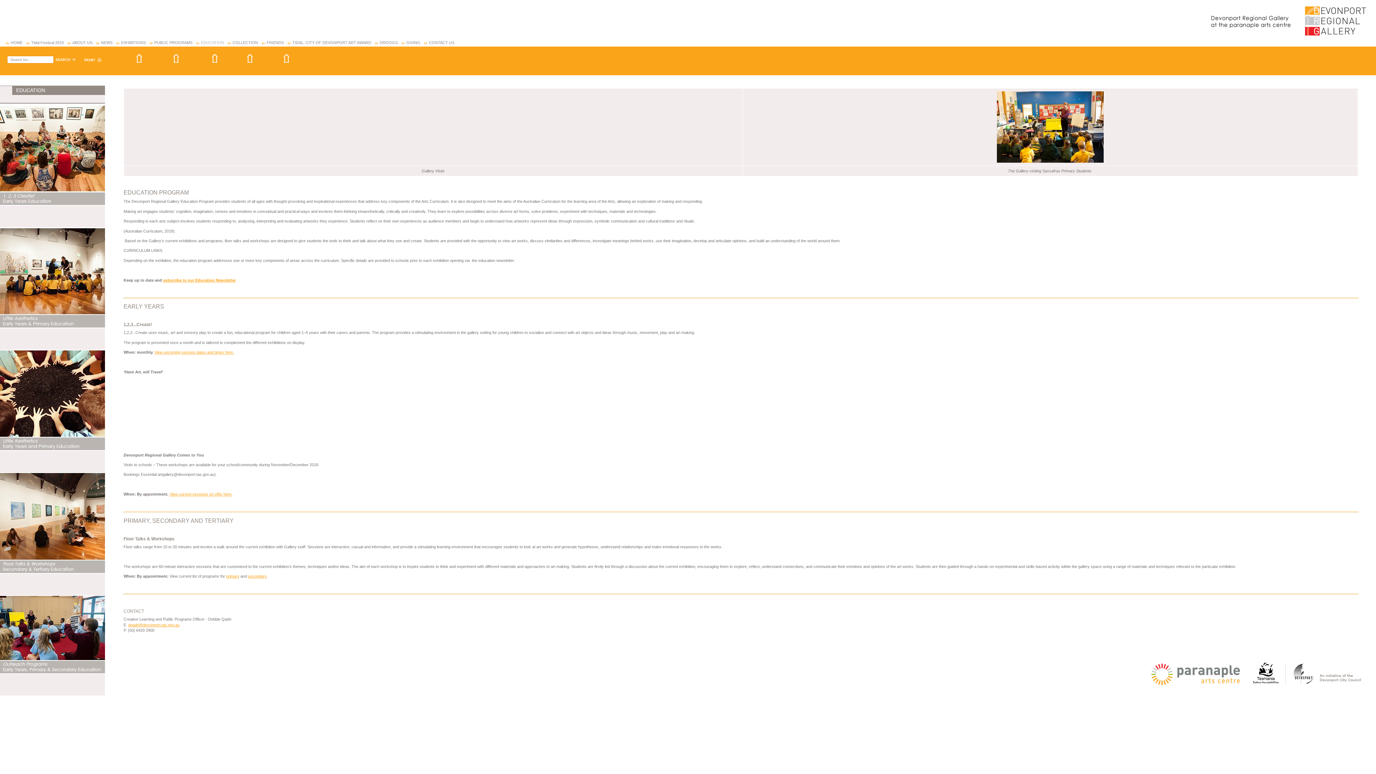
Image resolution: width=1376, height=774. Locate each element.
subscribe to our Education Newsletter (199, 280)
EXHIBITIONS (133, 42)
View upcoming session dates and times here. (194, 352)
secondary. (257, 576)
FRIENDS (275, 42)
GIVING (413, 42)
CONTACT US (441, 42)
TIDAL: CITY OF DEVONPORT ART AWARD (331, 42)
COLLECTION (245, 42)
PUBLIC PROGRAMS (173, 42)
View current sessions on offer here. (201, 494)
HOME (17, 42)
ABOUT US (82, 42)
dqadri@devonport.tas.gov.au (154, 625)
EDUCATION (212, 42)
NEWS (107, 42)
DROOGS (389, 42)
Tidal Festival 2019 (47, 42)
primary (232, 576)
